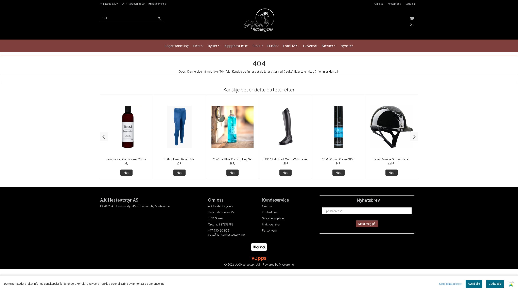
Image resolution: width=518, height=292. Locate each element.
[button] (104, 136)
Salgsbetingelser (273, 218)
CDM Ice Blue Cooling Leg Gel (232, 159)
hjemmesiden (325, 71)
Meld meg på (367, 223)
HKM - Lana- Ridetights (179, 159)
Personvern (269, 230)
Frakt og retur (271, 224)
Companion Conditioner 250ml (126, 159)
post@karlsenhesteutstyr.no (226, 234)
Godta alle (495, 283)
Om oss (378, 3)
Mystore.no (162, 206)
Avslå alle (474, 283)
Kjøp (126, 172)
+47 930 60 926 (218, 230)
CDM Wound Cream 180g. (338, 159)
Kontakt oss (394, 3)
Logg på (410, 3)
